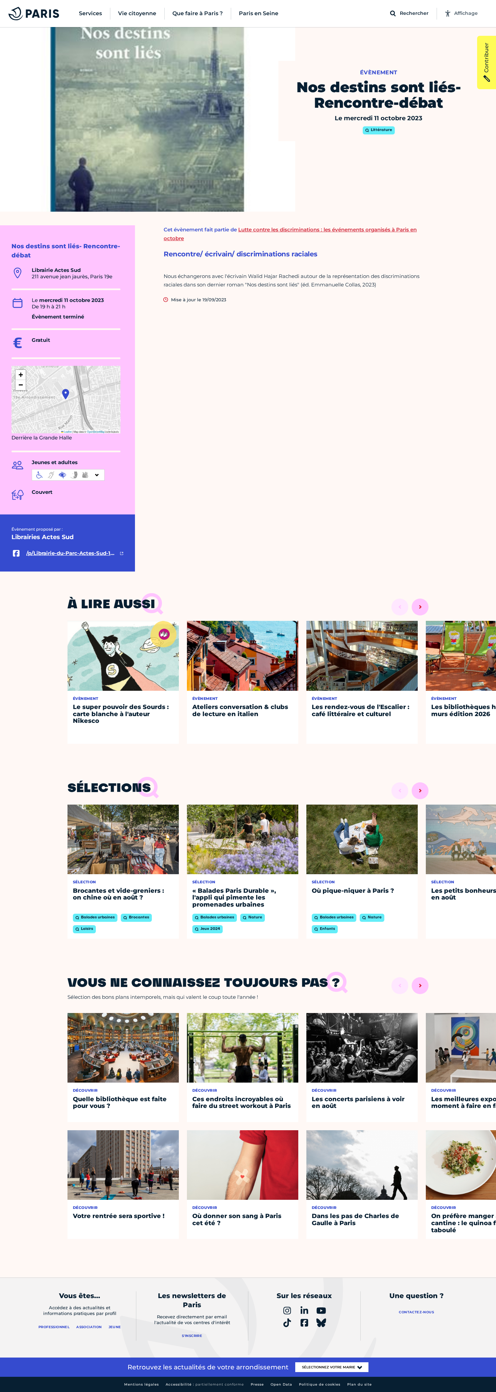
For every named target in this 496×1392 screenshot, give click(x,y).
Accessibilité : (205, 1384)
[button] (65, 394)
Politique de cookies (319, 1384)
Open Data (281, 1384)
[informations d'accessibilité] (68, 475)
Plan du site (359, 1384)
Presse (257, 1384)
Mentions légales (141, 1384)
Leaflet (67, 431)
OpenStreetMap (96, 431)
